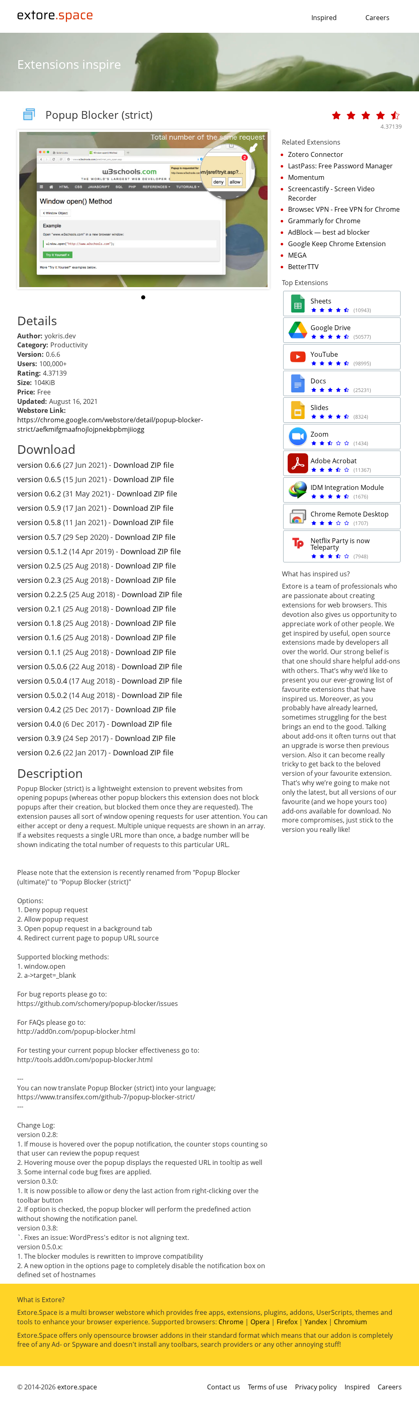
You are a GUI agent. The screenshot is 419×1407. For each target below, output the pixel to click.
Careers (377, 17)
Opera (260, 1321)
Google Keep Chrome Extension (337, 243)
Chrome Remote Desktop (350, 514)
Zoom (320, 434)
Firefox (287, 1321)
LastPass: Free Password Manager (340, 165)
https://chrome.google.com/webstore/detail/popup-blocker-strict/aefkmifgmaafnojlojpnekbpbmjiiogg (110, 424)
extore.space (77, 1386)
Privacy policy (316, 1386)
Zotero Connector (315, 154)
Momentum (306, 177)
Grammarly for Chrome (324, 220)
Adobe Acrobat (334, 460)
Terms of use (267, 1386)
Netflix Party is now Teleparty (340, 544)
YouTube (324, 354)
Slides (320, 407)
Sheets (321, 301)
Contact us (223, 1386)
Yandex (315, 1321)
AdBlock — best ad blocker (329, 232)
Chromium (350, 1321)
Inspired (324, 17)
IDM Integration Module (347, 487)
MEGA (297, 255)
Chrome (231, 1321)
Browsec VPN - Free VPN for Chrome (344, 209)
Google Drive (331, 327)
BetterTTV (303, 266)
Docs (318, 380)
